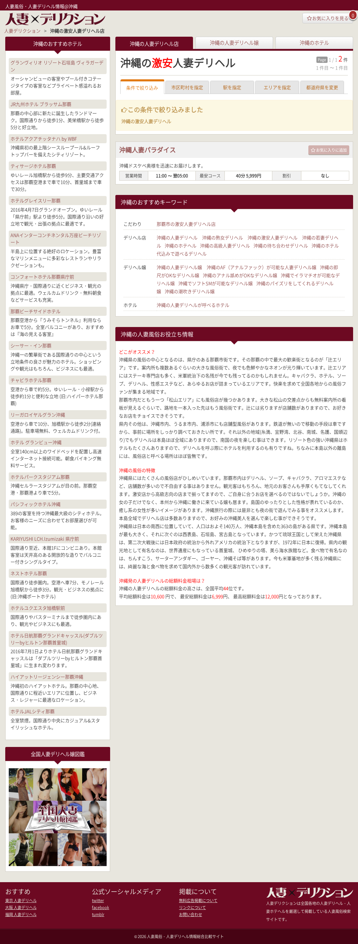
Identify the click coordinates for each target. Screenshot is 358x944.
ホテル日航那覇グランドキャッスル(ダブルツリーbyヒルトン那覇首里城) (56, 639)
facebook (100, 907)
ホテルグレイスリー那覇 (35, 200)
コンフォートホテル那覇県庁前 (42, 276)
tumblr (98, 914)
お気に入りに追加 (331, 150)
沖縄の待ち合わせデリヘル (280, 245)
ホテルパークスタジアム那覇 (40, 476)
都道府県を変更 (322, 87)
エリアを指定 (277, 87)
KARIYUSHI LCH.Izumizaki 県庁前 (44, 538)
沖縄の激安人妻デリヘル (273, 237)
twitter (98, 900)
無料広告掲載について (198, 900)
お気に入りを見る (330, 18)
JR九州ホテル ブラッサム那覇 (40, 104)
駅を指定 (232, 87)
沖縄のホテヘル (180, 245)
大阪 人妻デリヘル (21, 907)
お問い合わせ (190, 914)
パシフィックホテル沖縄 (35, 504)
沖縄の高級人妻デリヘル (225, 245)
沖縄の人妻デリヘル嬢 (234, 42)
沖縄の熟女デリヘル (222, 237)
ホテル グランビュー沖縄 (36, 442)
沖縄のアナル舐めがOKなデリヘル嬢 (240, 275)
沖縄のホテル (314, 42)
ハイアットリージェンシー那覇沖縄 (46, 676)
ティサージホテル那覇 (33, 165)
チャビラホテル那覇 (30, 380)
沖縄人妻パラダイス (147, 149)
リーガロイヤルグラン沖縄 (37, 414)
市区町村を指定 (187, 87)
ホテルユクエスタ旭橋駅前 (37, 607)
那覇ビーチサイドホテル (35, 311)
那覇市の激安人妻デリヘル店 (186, 223)
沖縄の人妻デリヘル (177, 237)
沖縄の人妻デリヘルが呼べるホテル (193, 305)
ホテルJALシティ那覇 (32, 711)
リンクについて (192, 907)
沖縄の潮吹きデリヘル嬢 (190, 291)
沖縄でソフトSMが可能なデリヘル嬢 (215, 283)
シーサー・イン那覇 (30, 345)
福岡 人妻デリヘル (21, 914)
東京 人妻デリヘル (21, 900)
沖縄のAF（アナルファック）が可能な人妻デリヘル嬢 (261, 267)
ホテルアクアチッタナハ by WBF (43, 138)
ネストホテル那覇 (28, 573)
